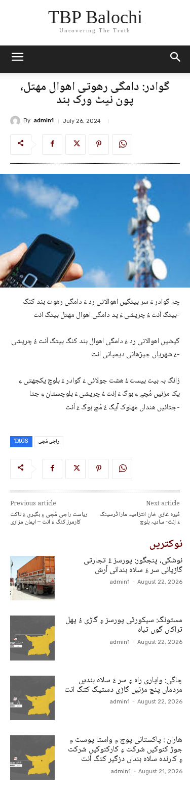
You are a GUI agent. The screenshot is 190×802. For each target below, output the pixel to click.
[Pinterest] (99, 144)
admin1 (43, 120)
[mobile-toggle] (17, 59)
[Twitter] (75, 144)
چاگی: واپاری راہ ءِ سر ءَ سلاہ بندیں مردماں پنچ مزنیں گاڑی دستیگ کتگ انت (123, 685)
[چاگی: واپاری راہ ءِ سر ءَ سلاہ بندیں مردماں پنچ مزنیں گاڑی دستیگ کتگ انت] (32, 698)
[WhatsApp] (122, 144)
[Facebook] (52, 144)
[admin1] (16, 121)
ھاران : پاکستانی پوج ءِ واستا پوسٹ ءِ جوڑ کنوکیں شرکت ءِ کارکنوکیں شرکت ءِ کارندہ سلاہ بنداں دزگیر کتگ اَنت (125, 749)
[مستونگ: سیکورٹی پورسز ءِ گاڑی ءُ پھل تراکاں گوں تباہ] (32, 638)
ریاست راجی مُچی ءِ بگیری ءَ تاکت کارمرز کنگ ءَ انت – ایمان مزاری (48, 518)
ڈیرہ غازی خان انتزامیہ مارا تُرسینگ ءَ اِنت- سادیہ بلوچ (140, 518)
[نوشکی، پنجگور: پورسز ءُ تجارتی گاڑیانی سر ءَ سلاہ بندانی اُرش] (32, 578)
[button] (176, 59)
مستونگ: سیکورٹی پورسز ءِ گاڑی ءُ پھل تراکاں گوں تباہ (123, 625)
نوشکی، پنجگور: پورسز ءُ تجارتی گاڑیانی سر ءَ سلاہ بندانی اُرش (133, 565)
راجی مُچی (49, 441)
